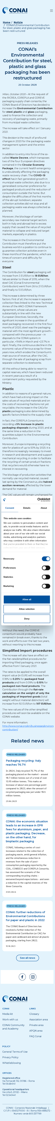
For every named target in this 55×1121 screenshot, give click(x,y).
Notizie (18, 22)
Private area (36, 1025)
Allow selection (27, 609)
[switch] (46, 568)
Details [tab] (26, 508)
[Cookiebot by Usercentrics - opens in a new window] (38, 500)
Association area (38, 1019)
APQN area (35, 1030)
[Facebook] (22, 977)
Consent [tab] (9, 508)
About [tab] (44, 508)
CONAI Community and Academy (13, 1027)
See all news (27, 958)
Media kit (7, 1014)
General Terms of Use (15, 1051)
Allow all (26, 599)
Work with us (10, 1019)
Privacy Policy (10, 1057)
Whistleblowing (11, 1063)
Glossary (34, 1014)
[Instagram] (32, 977)
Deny (26, 618)
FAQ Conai (35, 1036)
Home (6, 22)
